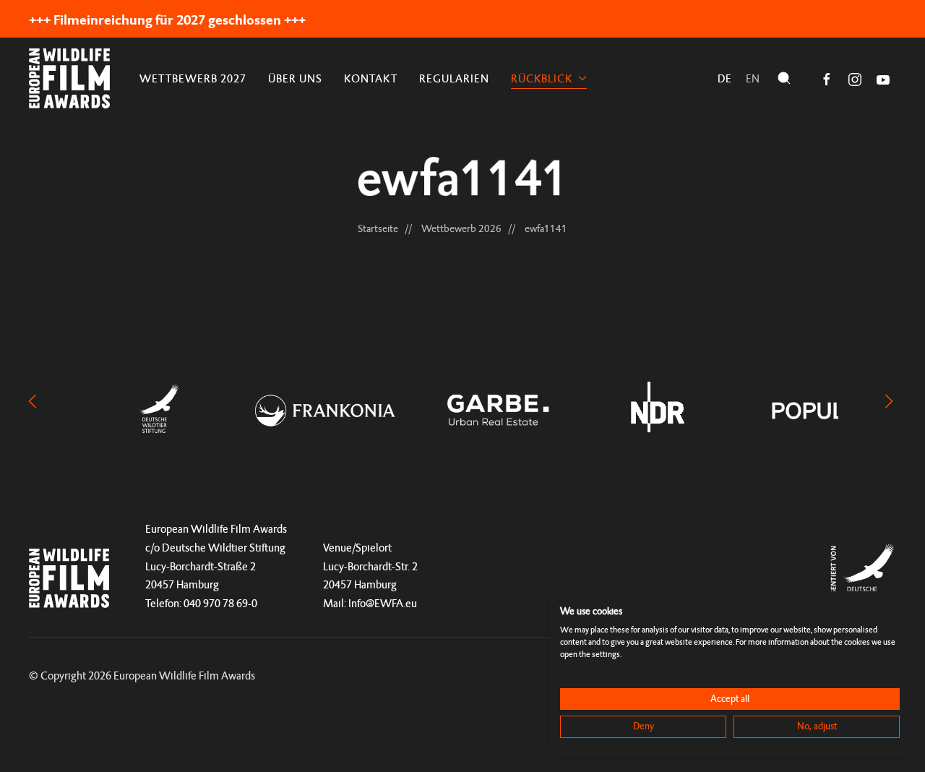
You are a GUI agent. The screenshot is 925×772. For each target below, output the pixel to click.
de (724, 78)
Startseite (378, 228)
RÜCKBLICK (541, 78)
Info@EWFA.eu (382, 603)
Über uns (295, 78)
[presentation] (32, 400)
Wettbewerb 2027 (192, 78)
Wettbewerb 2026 (461, 228)
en (753, 78)
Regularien (454, 78)
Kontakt (370, 78)
